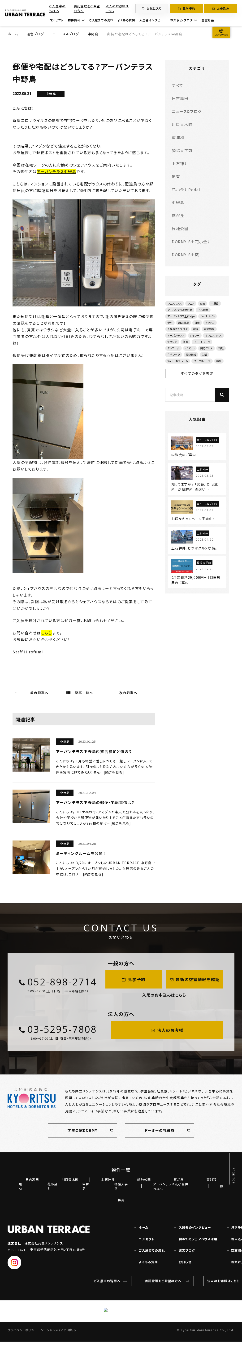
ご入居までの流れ (101, 20)
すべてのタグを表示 (197, 373)
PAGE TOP (233, 1176)
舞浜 (121, 1200)
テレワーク (173, 348)
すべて (177, 85)
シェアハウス (174, 303)
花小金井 (53, 1186)
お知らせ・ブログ (181, 20)
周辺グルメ (206, 348)
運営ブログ (35, 33)
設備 (195, 329)
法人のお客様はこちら (117, 8)
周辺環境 (183, 322)
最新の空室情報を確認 (198, 979)
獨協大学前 (182, 150)
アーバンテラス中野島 (56, 171)
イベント (189, 348)
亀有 (176, 176)
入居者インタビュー (152, 20)
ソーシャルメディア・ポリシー (60, 1330)
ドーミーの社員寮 (159, 1130)
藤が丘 (178, 215)
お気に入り (154, 8)
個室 (185, 342)
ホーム (13, 33)
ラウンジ (172, 342)
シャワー (194, 335)
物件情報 (74, 20)
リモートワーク (202, 342)
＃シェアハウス (213, 335)
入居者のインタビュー (195, 1227)
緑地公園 (180, 228)
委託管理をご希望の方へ (87, 8)
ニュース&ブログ (66, 33)
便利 (170, 322)
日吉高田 (180, 98)
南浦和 (178, 137)
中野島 (93, 33)
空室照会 (208, 20)
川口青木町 (182, 124)
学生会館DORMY (82, 1130)
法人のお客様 (170, 1030)
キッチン (210, 322)
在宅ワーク (173, 354)
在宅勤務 (209, 329)
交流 (202, 303)
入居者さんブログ (177, 329)
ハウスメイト (207, 316)
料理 (221, 348)
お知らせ (185, 1262)
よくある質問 (126, 20)
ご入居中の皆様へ (57, 8)
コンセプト (56, 20)
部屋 (218, 361)
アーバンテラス (175, 335)
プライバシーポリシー (22, 1330)
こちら (46, 633)
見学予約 (189, 8)
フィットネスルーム (177, 361)
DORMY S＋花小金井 (192, 241)
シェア (190, 303)
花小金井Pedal (186, 189)
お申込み (223, 8)
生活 (204, 354)
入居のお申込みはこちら (164, 995)
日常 (197, 322)
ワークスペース (202, 361)
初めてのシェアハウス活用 (198, 1239)
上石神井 (180, 163)
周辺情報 (191, 354)
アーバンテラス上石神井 (181, 316)
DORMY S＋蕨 (185, 254)
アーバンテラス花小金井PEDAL (170, 1186)
